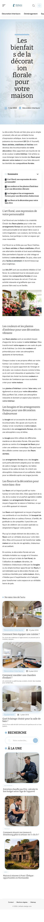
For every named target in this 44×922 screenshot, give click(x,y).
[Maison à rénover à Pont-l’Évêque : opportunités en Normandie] (22, 854)
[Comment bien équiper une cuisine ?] (22, 614)
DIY (25, 141)
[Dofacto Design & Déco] (18, 5)
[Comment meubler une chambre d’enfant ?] (22, 655)
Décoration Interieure (31, 108)
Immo (5, 872)
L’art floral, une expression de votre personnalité (21, 180)
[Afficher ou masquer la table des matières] (28, 174)
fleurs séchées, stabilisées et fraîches (17, 144)
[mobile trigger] (4, 5)
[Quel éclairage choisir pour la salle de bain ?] (22, 698)
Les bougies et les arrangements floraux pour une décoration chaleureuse (22, 194)
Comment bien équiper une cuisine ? (21, 634)
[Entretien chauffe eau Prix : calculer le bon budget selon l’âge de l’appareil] (22, 768)
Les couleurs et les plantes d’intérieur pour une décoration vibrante (21, 187)
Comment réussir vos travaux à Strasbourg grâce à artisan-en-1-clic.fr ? (21, 833)
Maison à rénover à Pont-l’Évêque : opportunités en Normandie (18, 876)
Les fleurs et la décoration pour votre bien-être (21, 201)
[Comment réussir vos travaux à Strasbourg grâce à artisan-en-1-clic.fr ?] (22, 811)
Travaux (7, 829)
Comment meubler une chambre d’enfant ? (19, 676)
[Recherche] (33, 5)
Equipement (9, 715)
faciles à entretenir (14, 261)
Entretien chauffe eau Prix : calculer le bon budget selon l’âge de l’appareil (20, 790)
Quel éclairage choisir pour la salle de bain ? (21, 720)
